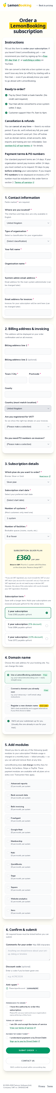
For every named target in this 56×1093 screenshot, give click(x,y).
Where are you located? (28, 209)
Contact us (28, 1061)
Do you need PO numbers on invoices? (25, 438)
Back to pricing (46, 5)
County (8, 388)
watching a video (32, 60)
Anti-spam (24, 984)
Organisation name (28, 263)
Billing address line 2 (21, 359)
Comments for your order (19, 944)
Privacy (41, 1086)
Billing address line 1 (28, 345)
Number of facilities (28, 526)
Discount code (18, 966)
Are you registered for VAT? (19, 416)
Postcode (40, 373)
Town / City (16, 373)
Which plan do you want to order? (28, 472)
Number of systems (28, 508)
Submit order (26, 1050)
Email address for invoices (28, 299)
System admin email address (28, 277)
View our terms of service (21, 1028)
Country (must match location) (28, 402)
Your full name (25, 249)
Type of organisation (28, 231)
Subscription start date (28, 490)
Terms (50, 1086)
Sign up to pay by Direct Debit (24, 1041)
